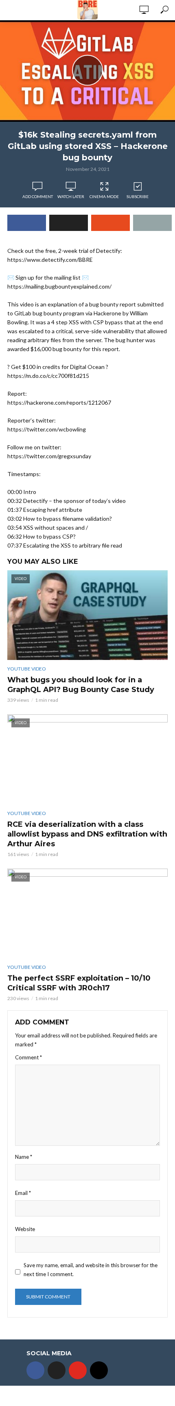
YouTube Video (26, 669)
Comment (28, 1057)
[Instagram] (99, 1370)
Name (23, 1157)
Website (25, 1229)
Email (23, 1193)
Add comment (37, 196)
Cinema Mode (104, 196)
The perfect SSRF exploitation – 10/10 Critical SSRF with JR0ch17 (79, 983)
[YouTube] (78, 1370)
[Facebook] (35, 1370)
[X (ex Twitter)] (57, 1370)
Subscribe (138, 196)
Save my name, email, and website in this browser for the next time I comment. (91, 1269)
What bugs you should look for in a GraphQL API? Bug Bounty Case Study (80, 684)
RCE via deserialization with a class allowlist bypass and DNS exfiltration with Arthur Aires (87, 834)
